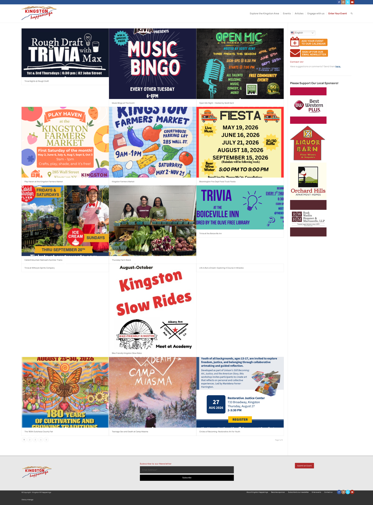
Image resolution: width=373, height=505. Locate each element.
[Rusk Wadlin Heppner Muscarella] (308, 235)
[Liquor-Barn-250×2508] (308, 160)
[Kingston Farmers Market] (152, 142)
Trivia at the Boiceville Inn (210, 233)
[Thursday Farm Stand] (152, 220)
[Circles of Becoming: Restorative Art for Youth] (240, 392)
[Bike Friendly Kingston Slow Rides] (152, 306)
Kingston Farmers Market (123, 181)
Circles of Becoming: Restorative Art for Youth (219, 431)
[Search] (351, 13)
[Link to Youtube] (352, 2)
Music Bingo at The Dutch (123, 103)
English (298, 32)
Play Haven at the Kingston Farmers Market (43, 181)
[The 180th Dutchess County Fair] (65, 392)
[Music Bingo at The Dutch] (152, 63)
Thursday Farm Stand (121, 260)
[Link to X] (348, 2)
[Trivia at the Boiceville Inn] (240, 207)
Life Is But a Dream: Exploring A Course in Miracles (221, 267)
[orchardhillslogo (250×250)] (308, 198)
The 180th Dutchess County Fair (38, 431)
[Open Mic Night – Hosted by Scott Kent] (240, 63)
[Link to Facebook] (339, 2)
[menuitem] (264, 13)
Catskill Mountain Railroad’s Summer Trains (43, 260)
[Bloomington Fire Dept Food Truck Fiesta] (240, 142)
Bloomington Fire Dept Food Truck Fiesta (217, 181)
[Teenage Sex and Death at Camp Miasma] (152, 392)
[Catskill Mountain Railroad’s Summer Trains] (65, 220)
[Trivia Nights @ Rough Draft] (65, 52)
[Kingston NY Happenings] (39, 13)
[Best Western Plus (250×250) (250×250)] (308, 123)
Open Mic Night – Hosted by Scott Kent (216, 103)
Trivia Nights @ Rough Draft (36, 81)
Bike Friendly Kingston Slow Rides (127, 353)
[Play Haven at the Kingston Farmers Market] (65, 142)
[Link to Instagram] (343, 2)
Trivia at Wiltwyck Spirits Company (39, 267)
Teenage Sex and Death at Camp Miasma (130, 431)
